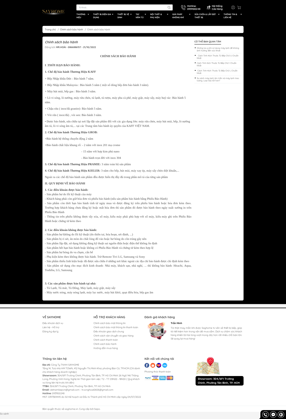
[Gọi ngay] (265, 414)
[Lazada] (158, 365)
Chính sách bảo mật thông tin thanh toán (116, 327)
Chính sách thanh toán (106, 339)
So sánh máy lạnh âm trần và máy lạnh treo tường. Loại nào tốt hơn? (218, 79)
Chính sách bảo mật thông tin (110, 323)
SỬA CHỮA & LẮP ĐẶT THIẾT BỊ (205, 16)
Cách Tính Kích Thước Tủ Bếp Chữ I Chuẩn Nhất (216, 64)
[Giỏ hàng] (240, 7)
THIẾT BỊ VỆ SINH (123, 16)
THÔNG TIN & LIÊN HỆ (230, 16)
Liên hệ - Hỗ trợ (50, 327)
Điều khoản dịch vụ (52, 323)
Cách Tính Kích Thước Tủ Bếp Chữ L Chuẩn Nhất (217, 71)
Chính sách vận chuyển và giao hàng (113, 335)
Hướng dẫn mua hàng (106, 348)
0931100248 (58, 393)
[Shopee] (152, 365)
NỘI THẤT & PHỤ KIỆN (156, 16)
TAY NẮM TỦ (140, 16)
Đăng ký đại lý (50, 331)
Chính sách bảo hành (105, 343)
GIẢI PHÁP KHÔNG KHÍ (178, 16)
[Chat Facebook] (273, 414)
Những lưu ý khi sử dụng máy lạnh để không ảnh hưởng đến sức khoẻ (218, 49)
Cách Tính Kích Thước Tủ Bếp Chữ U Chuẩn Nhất (217, 56)
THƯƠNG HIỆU (80, 16)
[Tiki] (164, 365)
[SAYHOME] (53, 12)
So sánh (4, 413)
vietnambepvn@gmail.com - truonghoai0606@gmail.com (81, 389)
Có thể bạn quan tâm (207, 41)
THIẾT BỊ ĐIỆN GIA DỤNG (102, 16)
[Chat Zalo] (281, 414)
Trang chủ (50, 29)
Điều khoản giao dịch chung (109, 331)
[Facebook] (146, 365)
